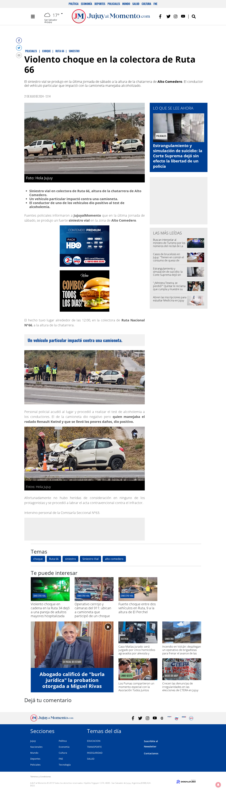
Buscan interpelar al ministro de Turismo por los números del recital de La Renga (169, 244)
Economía (86, 4)
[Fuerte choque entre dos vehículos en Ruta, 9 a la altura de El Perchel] (137, 600)
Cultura (146, 4)
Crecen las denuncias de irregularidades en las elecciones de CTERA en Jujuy (180, 686)
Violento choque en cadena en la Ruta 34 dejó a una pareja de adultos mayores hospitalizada (50, 610)
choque (38, 559)
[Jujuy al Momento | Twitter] (168, 16)
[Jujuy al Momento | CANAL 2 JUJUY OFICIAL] (162, 718)
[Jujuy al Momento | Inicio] (192, 730)
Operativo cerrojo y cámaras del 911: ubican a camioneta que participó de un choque (93, 610)
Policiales (114, 4)
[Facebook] (19, 40)
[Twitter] (19, 48)
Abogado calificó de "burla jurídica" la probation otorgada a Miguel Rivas (72, 680)
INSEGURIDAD (94, 752)
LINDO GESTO (126, 676)
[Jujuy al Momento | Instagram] (176, 16)
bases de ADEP (171, 676)
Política (74, 4)
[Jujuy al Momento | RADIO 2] (184, 718)
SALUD (90, 758)
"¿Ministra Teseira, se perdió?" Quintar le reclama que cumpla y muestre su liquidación (169, 287)
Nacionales (36, 746)
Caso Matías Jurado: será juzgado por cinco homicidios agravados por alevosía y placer (136, 651)
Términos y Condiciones (40, 776)
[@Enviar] (19, 55)
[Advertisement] (84, 529)
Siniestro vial (39, 595)
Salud (135, 4)
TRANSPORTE (94, 746)
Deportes (99, 4)
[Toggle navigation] (33, 16)
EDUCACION (93, 740)
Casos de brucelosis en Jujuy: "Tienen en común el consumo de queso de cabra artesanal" (168, 259)
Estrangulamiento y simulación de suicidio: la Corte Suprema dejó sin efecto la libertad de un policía (177, 156)
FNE (155, 4)
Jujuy (33, 740)
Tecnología (65, 764)
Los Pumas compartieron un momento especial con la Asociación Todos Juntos (136, 686)
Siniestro (169, 639)
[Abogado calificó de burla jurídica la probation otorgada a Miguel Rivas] (72, 644)
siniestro (70, 559)
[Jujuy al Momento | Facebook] (161, 16)
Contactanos (151, 753)
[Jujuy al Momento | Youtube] (183, 16)
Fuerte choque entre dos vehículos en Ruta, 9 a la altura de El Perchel (137, 608)
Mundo (126, 4)
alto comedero (114, 559)
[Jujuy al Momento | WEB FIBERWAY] (177, 718)
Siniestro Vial (90, 559)
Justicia (124, 639)
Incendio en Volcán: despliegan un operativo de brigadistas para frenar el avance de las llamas (181, 651)
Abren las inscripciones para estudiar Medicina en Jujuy (169, 298)
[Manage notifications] (218, 784)
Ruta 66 (54, 559)
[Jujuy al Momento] (51, 720)
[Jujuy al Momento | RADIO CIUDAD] (191, 718)
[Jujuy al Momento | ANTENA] (169, 718)
